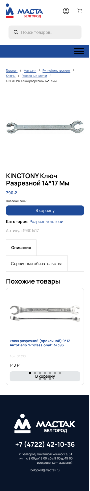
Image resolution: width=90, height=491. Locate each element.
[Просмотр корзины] (80, 11)
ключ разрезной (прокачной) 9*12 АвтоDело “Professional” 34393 (40, 342)
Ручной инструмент (56, 70)
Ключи (11, 76)
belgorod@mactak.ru (45, 470)
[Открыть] (79, 51)
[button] (77, 95)
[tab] (21, 247)
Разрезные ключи (34, 76)
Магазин (30, 70)
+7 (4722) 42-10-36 (45, 444)
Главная (12, 70)
